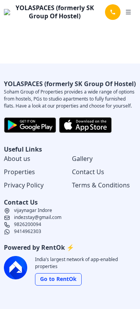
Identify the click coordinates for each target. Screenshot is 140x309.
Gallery (82, 158)
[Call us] (113, 12)
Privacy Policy (24, 185)
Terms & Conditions (101, 185)
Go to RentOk (58, 279)
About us (17, 158)
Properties (19, 172)
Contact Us (88, 172)
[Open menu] (128, 12)
